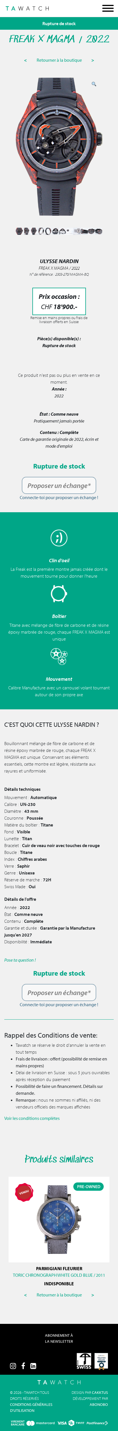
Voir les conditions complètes (32, 1118)
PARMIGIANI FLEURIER (59, 1268)
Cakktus (100, 1392)
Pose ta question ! (20, 960)
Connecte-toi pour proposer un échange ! (59, 497)
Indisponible (59, 1283)
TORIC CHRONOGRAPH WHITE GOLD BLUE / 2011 (59, 1275)
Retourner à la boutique (60, 60)
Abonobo (99, 1404)
